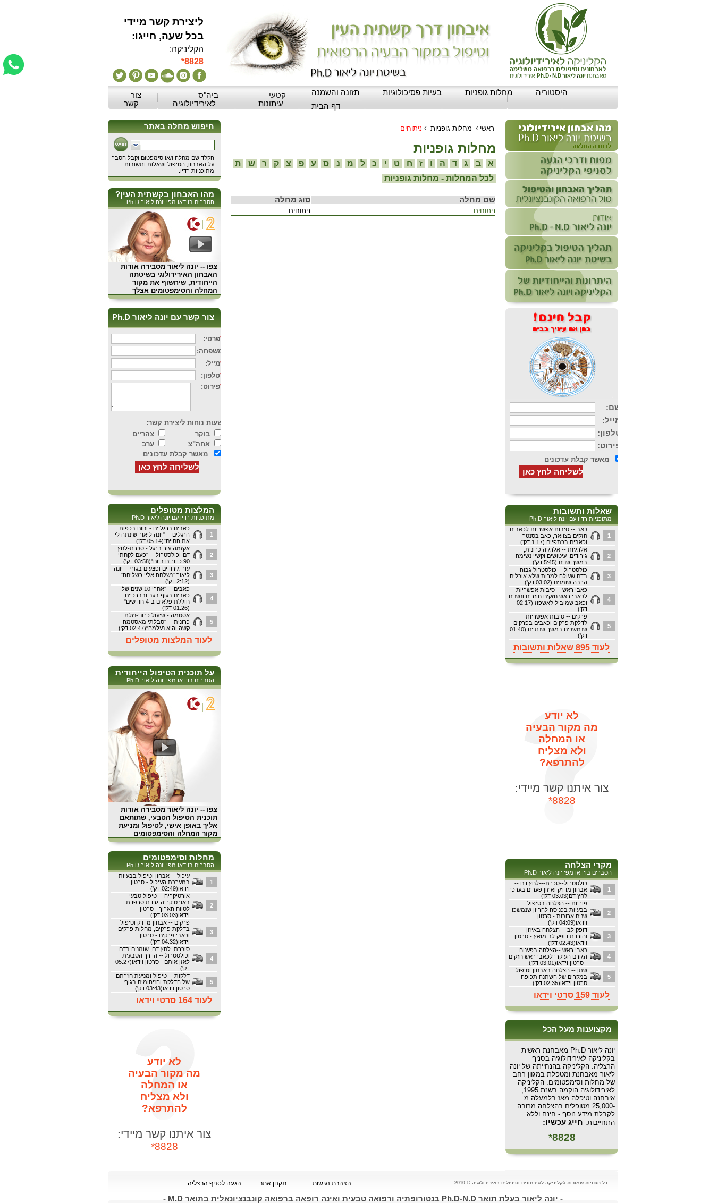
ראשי (487, 128)
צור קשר (132, 99)
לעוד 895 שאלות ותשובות (561, 647)
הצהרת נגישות (332, 1183)
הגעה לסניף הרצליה (214, 1183)
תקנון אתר (272, 1183)
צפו (212, 266)
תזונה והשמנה (335, 92)
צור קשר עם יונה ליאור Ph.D (163, 317)
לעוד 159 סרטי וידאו (572, 994)
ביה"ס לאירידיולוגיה (195, 99)
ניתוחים (484, 211)
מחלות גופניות (488, 92)
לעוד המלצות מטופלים (168, 640)
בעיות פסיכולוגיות (412, 92)
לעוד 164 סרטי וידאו (174, 1000)
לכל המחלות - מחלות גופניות (439, 178)
